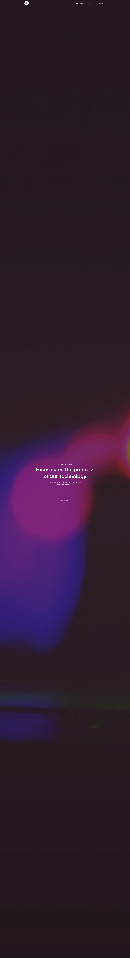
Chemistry (89, 3)
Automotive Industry (99, 3)
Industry (82, 3)
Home (76, 3)
